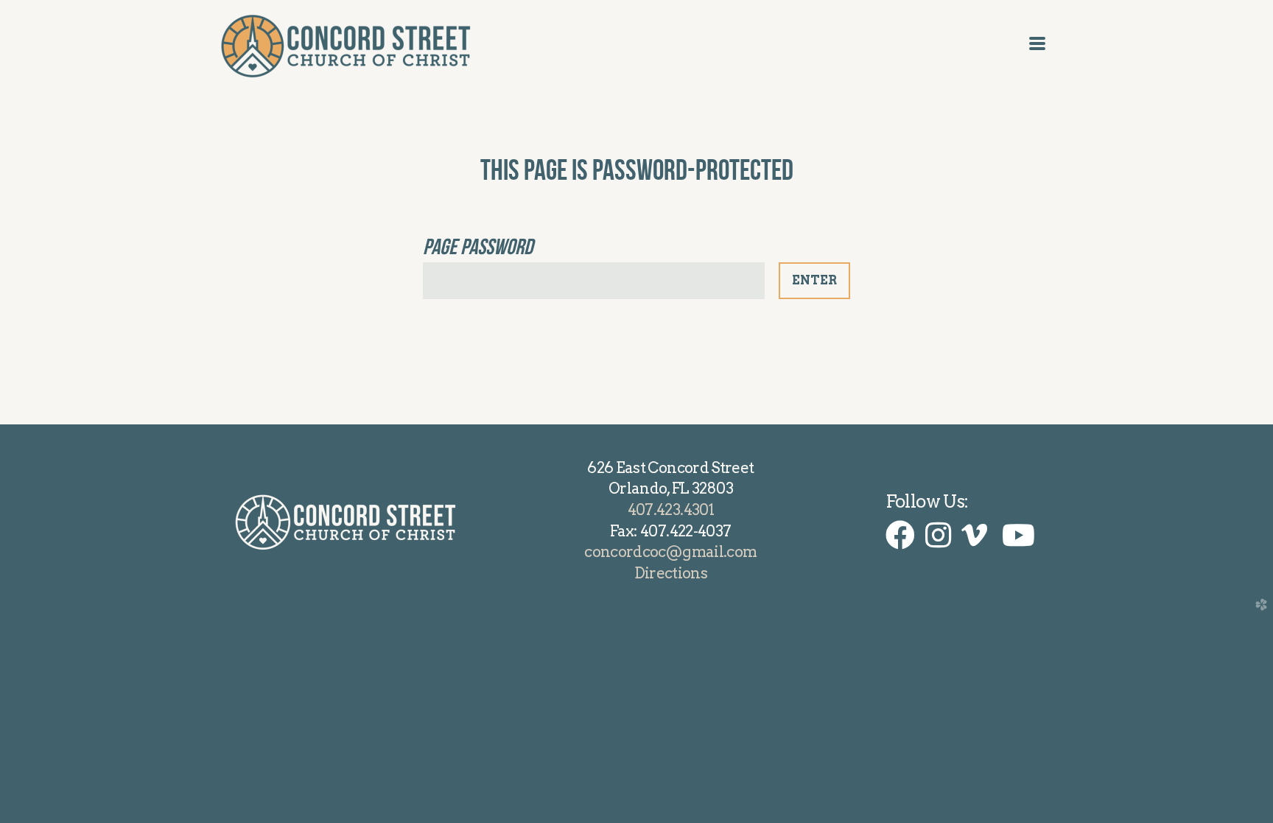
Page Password (478, 246)
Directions (671, 573)
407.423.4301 (671, 509)
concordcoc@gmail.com (670, 551)
